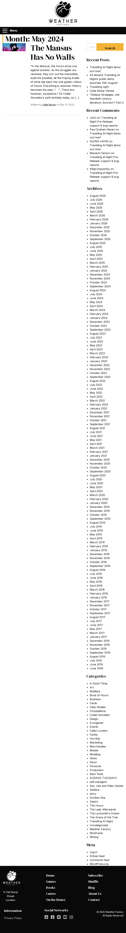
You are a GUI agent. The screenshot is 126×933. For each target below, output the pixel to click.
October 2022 (98, 373)
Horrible (95, 738)
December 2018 (99, 554)
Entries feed (97, 856)
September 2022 (100, 377)
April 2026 (96, 211)
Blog (91, 887)
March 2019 (97, 542)
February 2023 (99, 357)
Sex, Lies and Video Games (106, 785)
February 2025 (99, 266)
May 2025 (96, 254)
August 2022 (97, 380)
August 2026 (98, 195)
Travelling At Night (101, 821)
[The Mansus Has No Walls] (14, 47)
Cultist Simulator (100, 715)
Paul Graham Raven (102, 129)
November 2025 (100, 231)
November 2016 (100, 644)
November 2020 (100, 463)
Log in (93, 852)
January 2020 (98, 503)
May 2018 (96, 581)
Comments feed (99, 860)
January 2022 (98, 408)
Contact (94, 899)
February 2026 (99, 219)
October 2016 (98, 648)
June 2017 (96, 625)
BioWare (95, 691)
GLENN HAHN (99, 141)
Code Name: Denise (102, 90)
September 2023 (100, 329)
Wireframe (96, 833)
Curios (51, 893)
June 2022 (96, 388)
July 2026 (96, 199)
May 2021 (96, 440)
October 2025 (98, 235)
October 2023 (98, 325)
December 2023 (100, 321)
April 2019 (96, 538)
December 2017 (99, 601)
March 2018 (97, 589)
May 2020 (96, 487)
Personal (95, 766)
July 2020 (96, 479)
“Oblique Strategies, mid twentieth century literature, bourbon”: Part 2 (107, 98)
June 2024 (96, 298)
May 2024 (96, 302)
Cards (93, 703)
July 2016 (96, 660)
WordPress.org (99, 864)
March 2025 (97, 262)
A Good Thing (98, 683)
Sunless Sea (97, 797)
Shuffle (93, 881)
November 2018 (100, 558)
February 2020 (99, 499)
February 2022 (99, 404)
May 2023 (96, 345)
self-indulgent (98, 782)
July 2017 (96, 621)
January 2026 (98, 223)
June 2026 (96, 203)
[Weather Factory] (63, 13)
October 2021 (98, 420)
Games (51, 881)
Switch (94, 801)
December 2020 (100, 459)
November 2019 (100, 510)
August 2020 (98, 475)
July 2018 (96, 573)
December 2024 (100, 274)
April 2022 (96, 396)
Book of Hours (99, 695)
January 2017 (98, 636)
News (93, 758)
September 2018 (100, 566)
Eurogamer (97, 722)
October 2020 (98, 467)
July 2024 (96, 294)
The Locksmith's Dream (104, 813)
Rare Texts (96, 774)
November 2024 (100, 278)
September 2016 (100, 652)
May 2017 (96, 629)
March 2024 (97, 310)
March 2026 (97, 215)
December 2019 (99, 507)
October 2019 (98, 514)
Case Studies (98, 707)
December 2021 (99, 412)
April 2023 (96, 349)
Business (95, 699)
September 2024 (100, 286)
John (93, 117)
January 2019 (98, 550)
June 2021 (96, 436)
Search (110, 48)
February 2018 (99, 593)
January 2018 (98, 597)
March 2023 (97, 353)
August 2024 (98, 290)
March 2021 (97, 447)
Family (94, 734)
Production (97, 770)
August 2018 (97, 570)
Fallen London (99, 730)
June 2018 (96, 577)
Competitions (98, 711)
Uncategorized (99, 825)
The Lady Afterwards (103, 809)
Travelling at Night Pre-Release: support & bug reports (104, 121)
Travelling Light (99, 86)
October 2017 (98, 609)
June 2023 (96, 341)
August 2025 (97, 243)
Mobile (94, 750)
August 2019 (97, 522)
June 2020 (96, 483)
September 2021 (100, 424)
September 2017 (100, 613)
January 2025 (98, 270)
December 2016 (99, 640)
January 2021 (98, 455)
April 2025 (96, 258)
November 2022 (100, 369)
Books (50, 887)
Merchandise (98, 746)
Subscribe (95, 875)
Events (94, 726)
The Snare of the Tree (104, 817)
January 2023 (98, 361)
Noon (93, 762)
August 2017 (97, 617)
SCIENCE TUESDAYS (103, 778)
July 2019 (96, 526)
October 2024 (98, 282)
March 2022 (97, 400)
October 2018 (98, 562)
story (93, 793)
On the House (55, 899)
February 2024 (99, 314)
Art (92, 687)
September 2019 (100, 518)
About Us (94, 893)
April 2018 (96, 585)
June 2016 (96, 664)
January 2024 (98, 317)
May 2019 (96, 534)
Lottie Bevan (49, 104)
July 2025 (96, 247)
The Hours (96, 805)
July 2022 (96, 384)
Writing (94, 837)
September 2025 (100, 239)
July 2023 (96, 337)
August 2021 (97, 428)
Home (50, 875)
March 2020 (97, 495)
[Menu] (4, 31)
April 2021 (96, 443)
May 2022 (96, 392)
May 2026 (96, 207)
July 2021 (96, 432)
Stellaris (95, 789)
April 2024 (96, 306)
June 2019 (96, 530)
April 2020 (96, 491)
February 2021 (99, 451)
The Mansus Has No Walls (53, 52)
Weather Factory (100, 829)
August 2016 (97, 656)
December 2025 (100, 227)
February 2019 (99, 546)
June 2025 (96, 251)
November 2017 (100, 605)
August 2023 (97, 333)
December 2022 (100, 365)
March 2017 (97, 633)
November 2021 (100, 416)
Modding (95, 754)
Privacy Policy (13, 918)
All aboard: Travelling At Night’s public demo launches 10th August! (105, 79)
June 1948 (96, 668)
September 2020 (100, 471)
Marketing (96, 742)
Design (94, 719)
